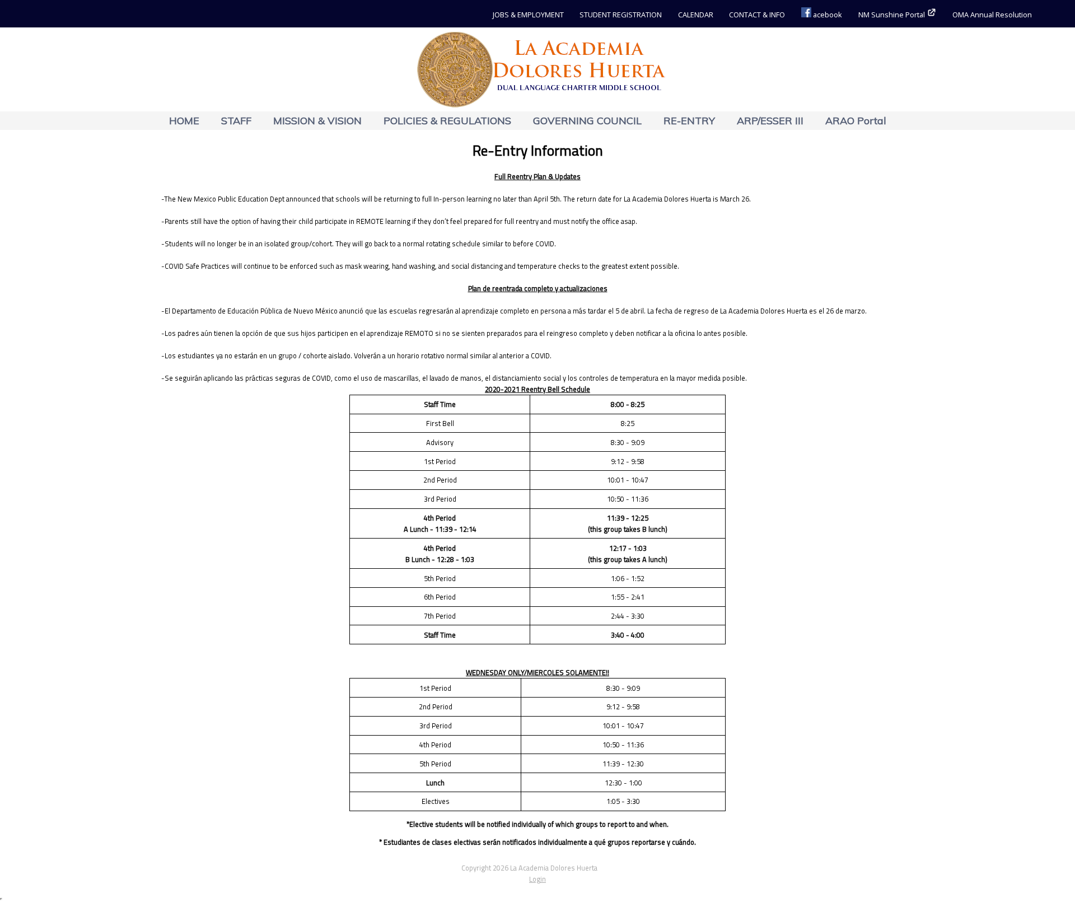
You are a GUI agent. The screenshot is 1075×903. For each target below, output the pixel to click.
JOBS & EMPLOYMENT (528, 15)
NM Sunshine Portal (892, 15)
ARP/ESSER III (770, 120)
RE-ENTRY (689, 120)
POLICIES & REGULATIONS (447, 120)
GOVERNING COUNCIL (587, 120)
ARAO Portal (855, 120)
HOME (184, 120)
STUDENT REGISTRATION (620, 15)
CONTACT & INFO (757, 15)
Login (537, 879)
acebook (826, 15)
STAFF (236, 120)
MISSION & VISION (317, 120)
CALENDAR (695, 15)
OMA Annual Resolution (992, 15)
